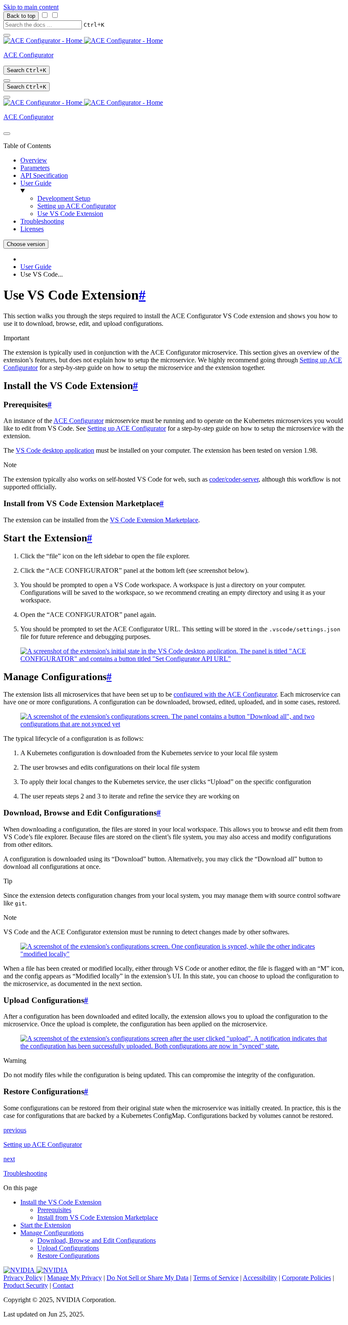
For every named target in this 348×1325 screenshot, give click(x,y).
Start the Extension (45, 1225)
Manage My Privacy (74, 1277)
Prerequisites (54, 1209)
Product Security (25, 1285)
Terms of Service (216, 1277)
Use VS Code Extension (70, 213)
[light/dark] (6, 80)
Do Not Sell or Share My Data (147, 1277)
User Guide (35, 183)
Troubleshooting (42, 221)
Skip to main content (31, 7)
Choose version (26, 244)
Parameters (35, 167)
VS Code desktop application (55, 450)
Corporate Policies (306, 1277)
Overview (33, 160)
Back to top (21, 16)
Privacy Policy (22, 1277)
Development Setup (63, 198)
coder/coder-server (233, 479)
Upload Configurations (68, 1248)
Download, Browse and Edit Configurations (96, 1240)
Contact (63, 1285)
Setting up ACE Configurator (76, 206)
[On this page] (6, 97)
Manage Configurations (52, 1232)
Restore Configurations (68, 1255)
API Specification (44, 175)
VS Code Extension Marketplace (154, 520)
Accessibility (260, 1277)
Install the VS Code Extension (60, 1202)
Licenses (32, 229)
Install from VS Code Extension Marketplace (97, 1217)
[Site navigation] (6, 35)
